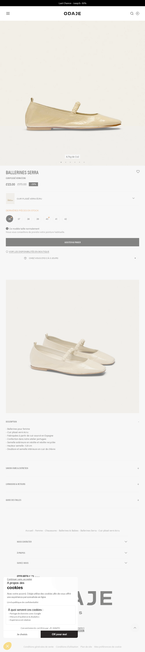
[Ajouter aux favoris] (136, 171)
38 (28, 219)
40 (47, 219)
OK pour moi (59, 634)
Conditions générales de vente (39, 646)
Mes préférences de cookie (107, 646)
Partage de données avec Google (25, 613)
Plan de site (86, 646)
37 (19, 219)
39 (37, 219)
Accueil (29, 530)
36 (9, 219)
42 (65, 219)
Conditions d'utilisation (67, 646)
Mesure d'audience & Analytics (24, 616)
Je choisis (22, 634)
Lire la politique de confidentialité (22, 602)
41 (56, 219)
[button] (72, 421)
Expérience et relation (20, 620)
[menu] (28, 13)
